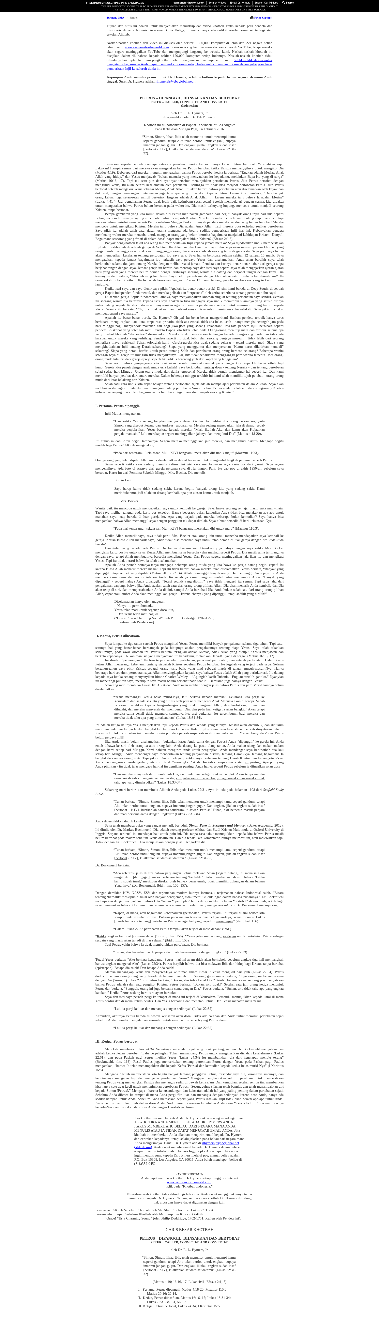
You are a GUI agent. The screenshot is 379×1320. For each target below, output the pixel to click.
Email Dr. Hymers (240, 2)
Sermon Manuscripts (104, 2)
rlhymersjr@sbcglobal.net (174, 81)
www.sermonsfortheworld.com (147, 47)
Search (289, 2)
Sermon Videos (217, 2)
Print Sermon (263, 17)
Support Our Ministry (266, 2)
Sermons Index (115, 17)
